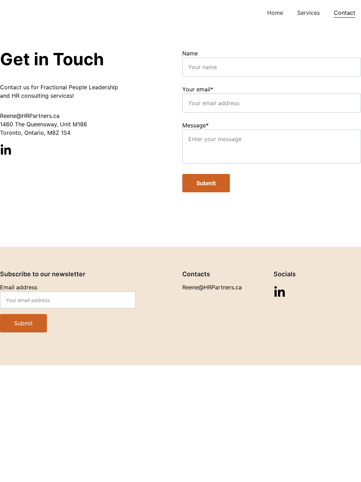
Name (190, 53)
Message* (195, 125)
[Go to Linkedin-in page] (6, 150)
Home (275, 12)
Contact (344, 12)
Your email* (197, 89)
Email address (18, 287)
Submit (206, 183)
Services (308, 12)
